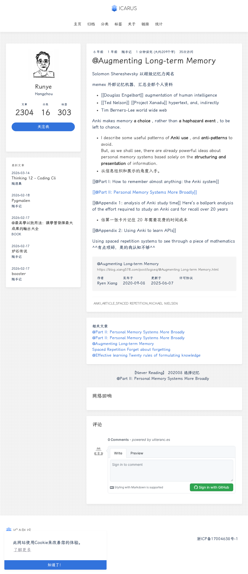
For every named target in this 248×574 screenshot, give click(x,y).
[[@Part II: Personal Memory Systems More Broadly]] (144, 192)
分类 (104, 24)
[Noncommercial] (195, 283)
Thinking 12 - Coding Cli (34, 178)
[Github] (43, 141)
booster (19, 273)
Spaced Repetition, (132, 303)
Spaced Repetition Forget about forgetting (131, 349)
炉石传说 (19, 251)
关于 (132, 24)
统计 (159, 24)
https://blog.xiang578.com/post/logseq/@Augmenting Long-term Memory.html (157, 269)
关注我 (43, 126)
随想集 (17, 183)
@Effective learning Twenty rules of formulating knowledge (146, 355)
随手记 (127, 52)
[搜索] (174, 24)
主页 (77, 24)
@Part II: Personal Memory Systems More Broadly (138, 332)
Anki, (97, 303)
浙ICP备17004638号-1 (217, 538)
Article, (109, 303)
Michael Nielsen (163, 303)
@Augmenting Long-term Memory (123, 343)
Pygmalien (21, 200)
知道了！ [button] (55, 565)
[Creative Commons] (182, 283)
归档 (91, 24)
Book (16, 234)
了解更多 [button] (22, 549)
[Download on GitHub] (168, 24)
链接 (145, 24)
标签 (118, 24)
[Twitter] (22, 141)
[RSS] (64, 141)
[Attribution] (189, 283)
